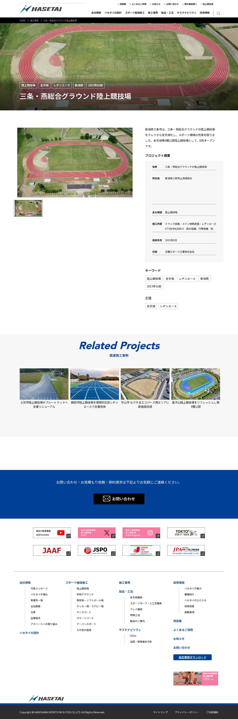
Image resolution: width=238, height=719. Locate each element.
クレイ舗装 (136, 609)
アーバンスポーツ (86, 624)
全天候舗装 (136, 597)
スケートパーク (85, 618)
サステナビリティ (186, 12)
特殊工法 (135, 615)
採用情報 (205, 12)
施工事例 (153, 12)
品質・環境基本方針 (141, 641)
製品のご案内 (137, 621)
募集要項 (189, 612)
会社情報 (96, 12)
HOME (22, 20)
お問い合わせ (172, 3)
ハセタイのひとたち (195, 600)
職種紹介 (189, 594)
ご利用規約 (212, 712)
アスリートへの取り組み (44, 624)
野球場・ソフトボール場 (90, 600)
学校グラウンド (85, 594)
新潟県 (79, 85)
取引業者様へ (191, 3)
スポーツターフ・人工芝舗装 (146, 603)
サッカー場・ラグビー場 (90, 606)
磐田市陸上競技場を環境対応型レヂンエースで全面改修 (94, 404)
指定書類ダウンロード (192, 657)
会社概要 (35, 606)
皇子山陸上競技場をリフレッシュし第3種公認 (195, 404)
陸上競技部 (208, 3)
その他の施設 (84, 630)
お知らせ (156, 3)
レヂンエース (61, 85)
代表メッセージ (39, 588)
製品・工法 (167, 12)
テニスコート (84, 612)
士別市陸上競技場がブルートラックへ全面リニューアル (44, 404)
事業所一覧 (37, 600)
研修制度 (189, 606)
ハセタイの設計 (113, 12)
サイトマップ (160, 712)
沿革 (33, 612)
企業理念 (35, 618)
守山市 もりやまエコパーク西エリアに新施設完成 (145, 404)
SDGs (133, 635)
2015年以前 (95, 85)
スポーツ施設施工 (135, 12)
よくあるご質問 (139, 3)
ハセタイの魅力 (193, 588)
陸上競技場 (28, 85)
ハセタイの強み (39, 594)
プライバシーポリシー (187, 712)
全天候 (44, 85)
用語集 (123, 3)
